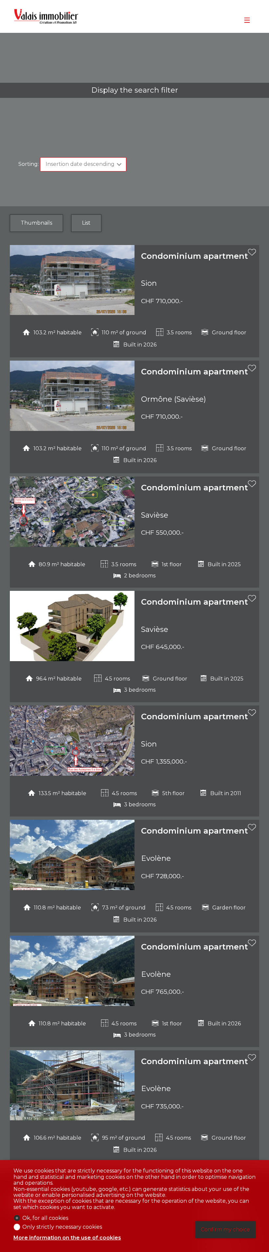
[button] (18, 283)
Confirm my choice (225, 1229)
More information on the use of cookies (67, 1238)
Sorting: (28, 164)
